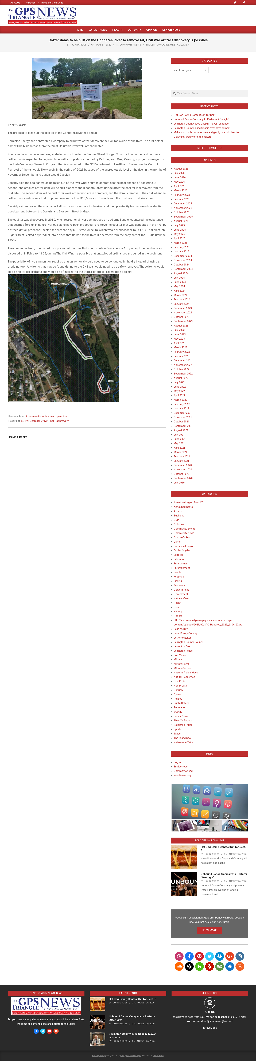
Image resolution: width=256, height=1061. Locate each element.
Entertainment (182, 567)
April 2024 (179, 290)
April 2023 (179, 343)
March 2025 (180, 242)
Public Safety (181, 703)
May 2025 (179, 234)
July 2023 (179, 330)
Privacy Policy (99, 1055)
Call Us (210, 1012)
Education (179, 559)
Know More (210, 1028)
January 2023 (181, 356)
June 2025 (180, 229)
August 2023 (181, 325)
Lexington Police (183, 650)
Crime (177, 541)
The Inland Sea (182, 738)
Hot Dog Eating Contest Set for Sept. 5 (196, 115)
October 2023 (181, 316)
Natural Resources (184, 676)
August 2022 (181, 378)
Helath (177, 607)
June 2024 (180, 282)
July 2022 (179, 382)
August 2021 (181, 430)
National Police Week (186, 672)
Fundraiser (180, 585)
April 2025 (179, 238)
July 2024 (179, 277)
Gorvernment (181, 589)
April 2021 (179, 447)
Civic (176, 520)
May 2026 (179, 181)
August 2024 (181, 273)
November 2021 (183, 417)
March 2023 (180, 347)
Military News (181, 663)
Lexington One (182, 646)
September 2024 (183, 269)
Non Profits (180, 685)
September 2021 (183, 426)
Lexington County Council (188, 642)
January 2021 (181, 460)
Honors (178, 615)
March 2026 (180, 190)
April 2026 (179, 186)
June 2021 (180, 439)
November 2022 (183, 364)
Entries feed (181, 766)
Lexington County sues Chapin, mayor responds (201, 123)
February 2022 (182, 404)
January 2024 (181, 303)
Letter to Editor (182, 637)
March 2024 (180, 295)
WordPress (158, 1055)
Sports (177, 729)
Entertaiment (181, 563)
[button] (209, 802)
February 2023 (182, 351)
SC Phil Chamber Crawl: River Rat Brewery (45, 420)
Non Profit (179, 681)
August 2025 (181, 221)
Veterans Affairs (183, 742)
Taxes (177, 733)
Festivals (179, 576)
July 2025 (179, 225)
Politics (178, 698)
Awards (178, 511)
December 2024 (183, 255)
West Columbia (179, 44)
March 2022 (180, 399)
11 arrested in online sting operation (46, 416)
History (178, 611)
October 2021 (181, 421)
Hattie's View (181, 598)
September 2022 (183, 373)
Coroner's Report (183, 537)
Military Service (182, 668)
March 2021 (180, 452)
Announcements (183, 506)
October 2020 (181, 473)
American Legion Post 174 (189, 502)
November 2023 (183, 312)
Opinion (178, 694)
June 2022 (180, 386)
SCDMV (178, 711)
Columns (179, 524)
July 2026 (179, 173)
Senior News (181, 716)
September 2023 (183, 321)
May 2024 (179, 286)
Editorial (178, 554)
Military (178, 659)
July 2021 (179, 434)
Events (177, 572)
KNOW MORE (210, 930)
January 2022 (181, 408)
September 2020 (183, 478)
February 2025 (182, 247)
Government (181, 594)
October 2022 (181, 369)
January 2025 (181, 251)
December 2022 (183, 360)
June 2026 (180, 177)
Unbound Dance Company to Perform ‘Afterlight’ (201, 119)
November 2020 (183, 469)
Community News (130, 44)
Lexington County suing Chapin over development (202, 128)
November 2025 (183, 207)
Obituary (178, 690)
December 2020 (183, 465)
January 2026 (181, 199)
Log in (177, 762)
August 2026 (181, 168)
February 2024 (182, 299)
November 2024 (183, 260)
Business (179, 515)
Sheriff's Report (183, 720)
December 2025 (183, 203)
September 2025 (183, 216)
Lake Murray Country (185, 633)
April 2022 (179, 395)
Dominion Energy (183, 546)
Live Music (180, 655)
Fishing (178, 581)
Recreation (180, 707)
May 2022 (179, 391)
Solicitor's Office (183, 724)
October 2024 (181, 264)
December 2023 (183, 308)
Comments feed (183, 771)
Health (177, 602)
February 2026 (182, 194)
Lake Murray (181, 629)
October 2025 (181, 212)
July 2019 (179, 482)
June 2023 (180, 334)
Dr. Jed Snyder (182, 550)
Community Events (184, 528)
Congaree (163, 44)
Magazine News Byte (131, 1055)
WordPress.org (182, 775)
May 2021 (179, 443)
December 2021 (183, 412)
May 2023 (179, 338)
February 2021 (182, 456)
